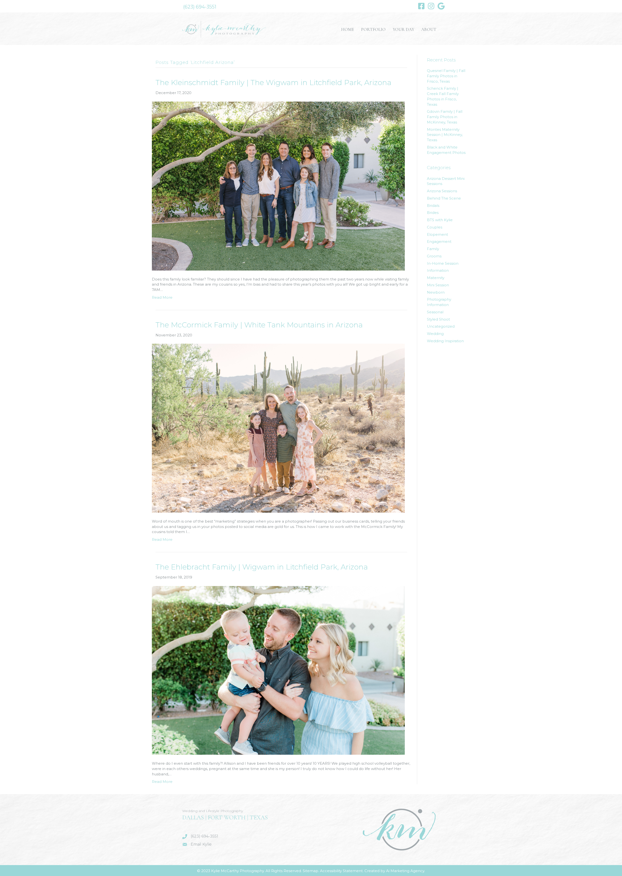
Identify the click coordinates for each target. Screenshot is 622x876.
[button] (199, 6)
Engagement (439, 241)
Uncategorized (441, 326)
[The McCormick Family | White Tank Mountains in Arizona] (278, 428)
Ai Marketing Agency (405, 870)
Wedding (435, 333)
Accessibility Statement (341, 870)
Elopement (437, 234)
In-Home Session (442, 263)
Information (438, 270)
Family (433, 248)
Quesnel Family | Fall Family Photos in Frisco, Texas (446, 76)
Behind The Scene (444, 198)
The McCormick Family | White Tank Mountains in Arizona (259, 324)
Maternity (435, 277)
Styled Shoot (438, 319)
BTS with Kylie (440, 220)
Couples (434, 227)
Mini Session (438, 285)
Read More (162, 297)
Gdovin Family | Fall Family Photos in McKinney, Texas (444, 116)
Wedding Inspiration (445, 341)
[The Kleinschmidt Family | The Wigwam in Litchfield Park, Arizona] (278, 185)
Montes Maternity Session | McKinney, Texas (445, 134)
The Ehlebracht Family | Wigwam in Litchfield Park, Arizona (262, 566)
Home (347, 29)
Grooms (434, 256)
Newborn (436, 292)
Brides (433, 212)
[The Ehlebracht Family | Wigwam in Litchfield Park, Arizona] (278, 670)
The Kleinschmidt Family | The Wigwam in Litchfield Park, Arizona (273, 82)
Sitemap (310, 870)
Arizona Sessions (442, 191)
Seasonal (435, 312)
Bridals (433, 205)
